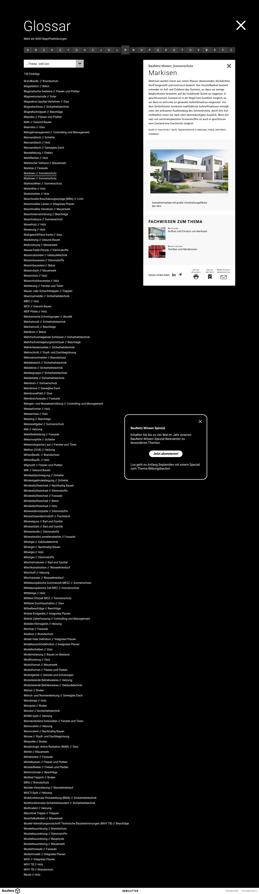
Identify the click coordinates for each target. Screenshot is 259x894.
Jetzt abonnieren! (165, 453)
